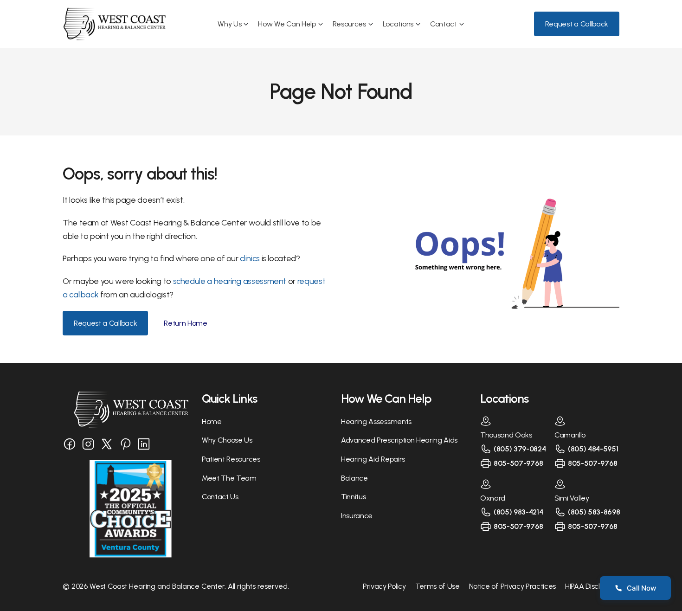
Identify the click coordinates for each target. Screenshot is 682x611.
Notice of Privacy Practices (512, 586)
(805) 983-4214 (518, 512)
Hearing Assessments (376, 421)
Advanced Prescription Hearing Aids (399, 440)
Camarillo (569, 435)
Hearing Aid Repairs (373, 459)
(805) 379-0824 (520, 448)
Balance (354, 478)
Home (212, 421)
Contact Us (220, 496)
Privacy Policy (384, 586)
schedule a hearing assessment (230, 281)
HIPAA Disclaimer (592, 586)
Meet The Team (229, 478)
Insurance (357, 515)
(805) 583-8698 (594, 512)
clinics (250, 258)
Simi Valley (571, 498)
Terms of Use (437, 586)
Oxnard (492, 498)
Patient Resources (231, 459)
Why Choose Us (227, 440)
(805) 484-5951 (593, 448)
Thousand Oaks (506, 435)
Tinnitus (353, 496)
